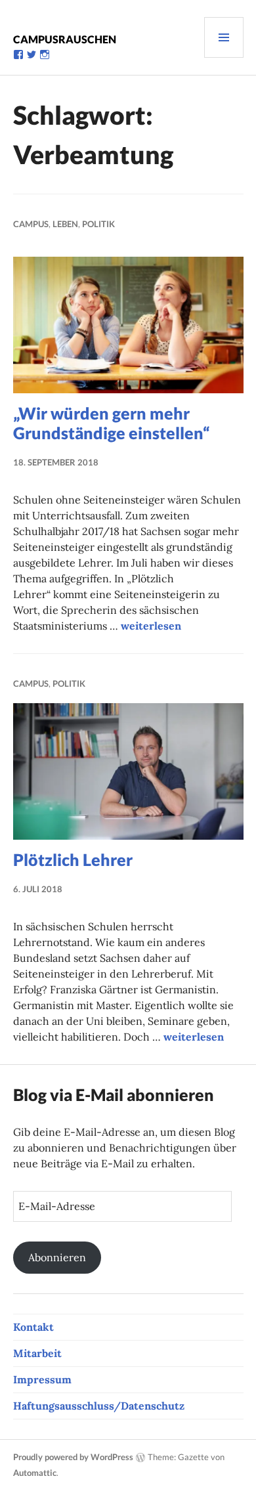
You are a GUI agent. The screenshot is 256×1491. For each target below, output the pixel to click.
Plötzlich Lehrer (73, 859)
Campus (31, 224)
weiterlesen (151, 625)
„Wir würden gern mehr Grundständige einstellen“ (111, 423)
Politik (98, 224)
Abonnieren (57, 1257)
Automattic (34, 1472)
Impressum (42, 1379)
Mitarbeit (37, 1353)
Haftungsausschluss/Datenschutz (98, 1405)
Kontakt (33, 1326)
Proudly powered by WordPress (73, 1457)
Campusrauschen (64, 39)
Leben (65, 224)
